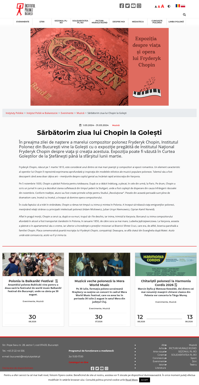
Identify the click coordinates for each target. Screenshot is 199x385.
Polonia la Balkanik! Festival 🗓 (33, 281)
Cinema (161, 354)
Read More (131, 379)
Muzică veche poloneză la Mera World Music (99, 283)
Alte (164, 345)
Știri (41, 22)
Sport (194, 358)
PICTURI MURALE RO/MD (99, 22)
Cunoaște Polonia (157, 22)
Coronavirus (159, 358)
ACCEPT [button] (144, 379)
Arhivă (162, 348)
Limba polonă (176, 22)
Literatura (160, 368)
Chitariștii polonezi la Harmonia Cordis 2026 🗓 (166, 283)
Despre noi (119, 22)
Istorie (162, 364)
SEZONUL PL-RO (61, 22)
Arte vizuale (159, 351)
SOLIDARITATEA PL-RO (80, 22)
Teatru (193, 364)
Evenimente (22, 22)
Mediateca (138, 22)
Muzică (116, 125)
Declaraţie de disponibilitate (17, 368)
